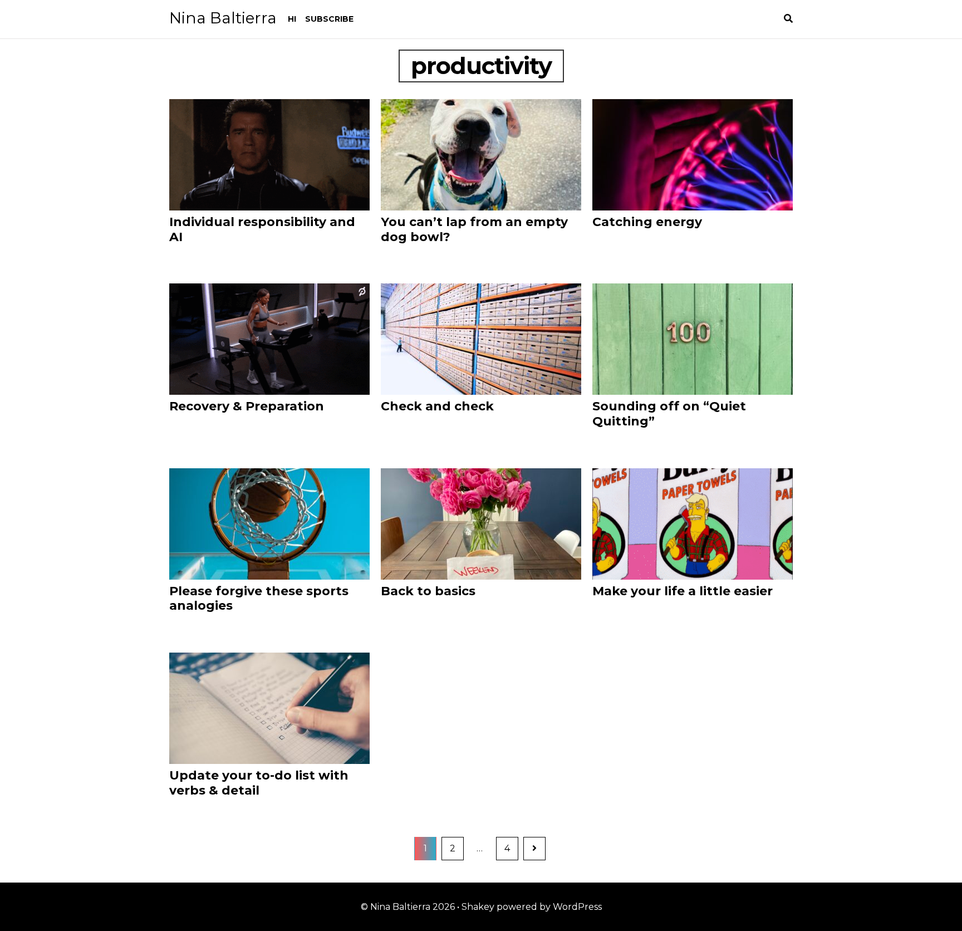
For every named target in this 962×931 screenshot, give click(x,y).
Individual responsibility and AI (262, 229)
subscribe (329, 19)
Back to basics (428, 591)
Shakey (478, 906)
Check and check (437, 406)
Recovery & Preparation (246, 406)
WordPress (577, 906)
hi (292, 19)
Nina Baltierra (223, 17)
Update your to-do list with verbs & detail (259, 783)
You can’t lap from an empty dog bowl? (474, 229)
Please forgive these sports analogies (259, 599)
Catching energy (647, 221)
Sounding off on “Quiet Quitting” (669, 414)
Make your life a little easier (682, 591)
